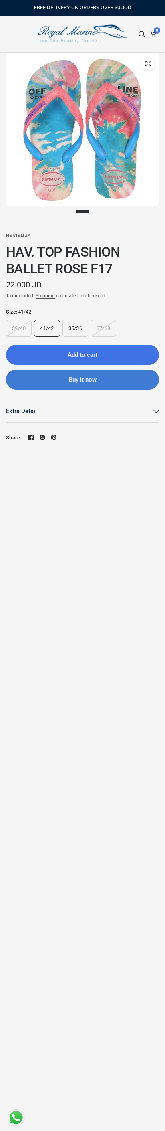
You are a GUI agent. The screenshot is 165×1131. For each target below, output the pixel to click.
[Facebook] (31, 437)
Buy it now (83, 379)
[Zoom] (148, 63)
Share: (14, 437)
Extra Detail (21, 411)
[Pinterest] (53, 437)
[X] (42, 437)
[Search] (141, 34)
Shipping (45, 296)
